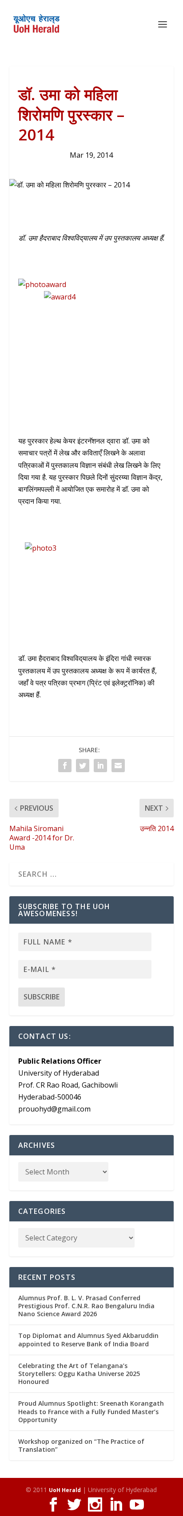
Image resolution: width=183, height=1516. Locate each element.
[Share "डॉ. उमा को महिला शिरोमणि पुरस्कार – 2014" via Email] (118, 765)
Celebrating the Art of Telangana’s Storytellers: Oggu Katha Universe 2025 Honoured (79, 1373)
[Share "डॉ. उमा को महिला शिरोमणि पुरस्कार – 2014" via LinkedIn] (100, 765)
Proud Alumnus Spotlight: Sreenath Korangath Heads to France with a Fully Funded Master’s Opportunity (91, 1411)
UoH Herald (65, 1490)
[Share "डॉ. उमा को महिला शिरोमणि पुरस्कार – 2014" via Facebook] (65, 765)
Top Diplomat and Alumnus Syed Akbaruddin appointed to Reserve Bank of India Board (88, 1339)
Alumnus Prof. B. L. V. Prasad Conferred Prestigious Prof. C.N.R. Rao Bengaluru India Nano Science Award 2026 (86, 1306)
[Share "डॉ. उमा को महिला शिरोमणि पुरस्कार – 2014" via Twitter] (83, 765)
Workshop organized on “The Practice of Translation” (81, 1445)
